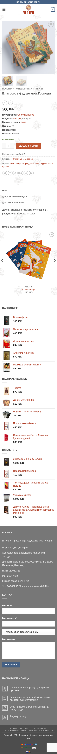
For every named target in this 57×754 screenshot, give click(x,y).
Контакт (14, 728)
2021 (23, 122)
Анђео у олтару (18, 716)
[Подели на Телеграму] (31, 173)
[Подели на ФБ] (10, 173)
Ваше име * (7, 605)
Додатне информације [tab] (14, 196)
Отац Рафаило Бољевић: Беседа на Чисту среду (29, 708)
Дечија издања (26, 159)
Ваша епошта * (9, 618)
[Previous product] (10, 103)
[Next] (50, 47)
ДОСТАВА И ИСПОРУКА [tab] (13, 202)
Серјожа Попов (25, 114)
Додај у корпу (28, 145)
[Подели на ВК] (26, 173)
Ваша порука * (9, 639)
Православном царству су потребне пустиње (29, 689)
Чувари (39, 89)
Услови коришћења (15, 730)
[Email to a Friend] (20, 173)
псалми (35, 163)
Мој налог (25, 728)
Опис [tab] (5, 190)
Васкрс (18, 163)
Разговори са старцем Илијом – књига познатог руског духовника (30, 698)
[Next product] (4, 103)
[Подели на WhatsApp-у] (4, 173)
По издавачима (23, 89)
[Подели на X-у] (15, 173)
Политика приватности (40, 730)
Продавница (39, 728)
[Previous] (7, 47)
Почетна (7, 89)
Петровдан (27, 163)
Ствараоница (28, 289)
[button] (4, 9)
